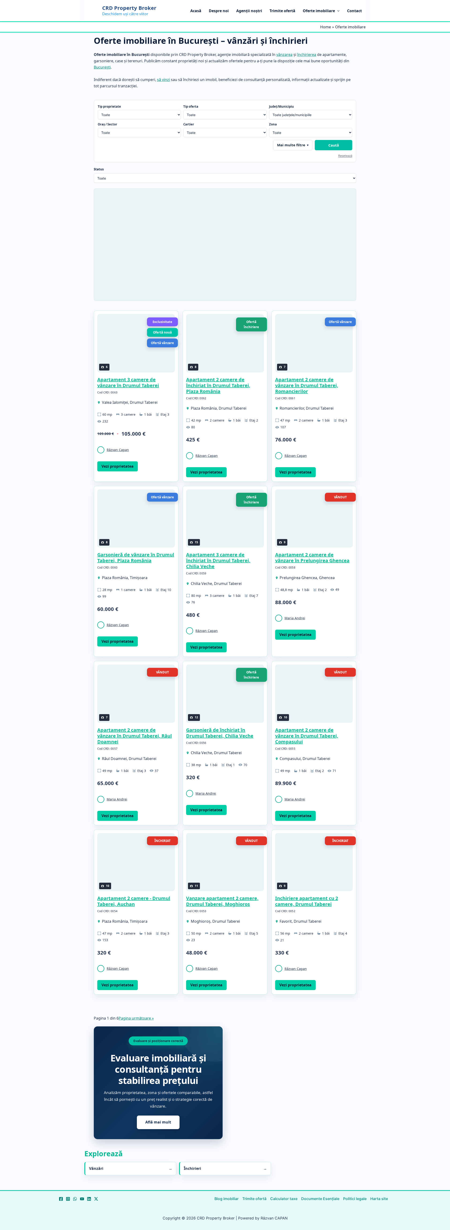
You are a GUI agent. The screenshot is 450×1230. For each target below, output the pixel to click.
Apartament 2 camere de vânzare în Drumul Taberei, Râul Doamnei (134, 736)
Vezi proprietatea (117, 466)
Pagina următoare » (136, 1018)
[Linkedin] (89, 1199)
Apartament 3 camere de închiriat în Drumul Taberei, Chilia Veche (218, 560)
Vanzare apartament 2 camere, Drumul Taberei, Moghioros (222, 901)
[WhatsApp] (75, 1199)
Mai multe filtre (291, 145)
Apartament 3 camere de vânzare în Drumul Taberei (128, 382)
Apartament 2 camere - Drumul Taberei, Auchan (133, 901)
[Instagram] (68, 1199)
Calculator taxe (283, 1198)
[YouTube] (82, 1199)
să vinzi (163, 79)
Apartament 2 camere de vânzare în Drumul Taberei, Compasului (306, 736)
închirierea (306, 54)
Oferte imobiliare (319, 10)
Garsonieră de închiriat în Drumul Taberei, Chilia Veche (219, 733)
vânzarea (284, 54)
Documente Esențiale (320, 1198)
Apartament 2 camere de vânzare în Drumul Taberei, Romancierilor (306, 385)
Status (99, 169)
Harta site (379, 1198)
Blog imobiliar (226, 1198)
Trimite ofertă (282, 10)
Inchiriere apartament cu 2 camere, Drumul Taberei (306, 901)
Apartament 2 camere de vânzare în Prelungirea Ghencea (312, 557)
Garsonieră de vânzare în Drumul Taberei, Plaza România (135, 557)
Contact (354, 10)
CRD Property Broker (129, 7)
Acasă (195, 10)
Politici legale (355, 1198)
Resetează (345, 156)
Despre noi (219, 10)
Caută (333, 145)
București (102, 67)
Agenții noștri (249, 10)
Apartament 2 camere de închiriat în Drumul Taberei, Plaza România (218, 385)
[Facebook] (61, 1199)
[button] (337, 10)
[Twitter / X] (96, 1199)
